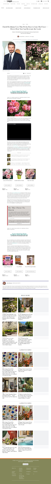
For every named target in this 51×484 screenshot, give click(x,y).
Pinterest (35, 471)
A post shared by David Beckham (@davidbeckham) (19, 91)
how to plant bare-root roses (16, 192)
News (27, 24)
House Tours (13, 3)
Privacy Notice (13, 221)
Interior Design (6, 3)
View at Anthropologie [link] (31, 271)
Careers (20, 471)
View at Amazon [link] (7, 185)
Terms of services (19, 220)
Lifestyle (28, 3)
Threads (28, 473)
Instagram (28, 471)
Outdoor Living (34, 3)
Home (24, 24)
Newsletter (29, 73)
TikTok (20, 473)
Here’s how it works (35, 39)
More (25, 5)
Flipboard (14, 475)
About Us (14, 468)
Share (9, 73)
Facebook (14, 473)
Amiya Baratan (22, 36)
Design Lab (41, 3)
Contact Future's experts (21, 469)
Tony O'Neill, (19, 118)
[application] (19, 131)
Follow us (25, 73)
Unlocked (46, 3)
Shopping (23, 3)
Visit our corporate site (28, 461)
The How (18, 3)
